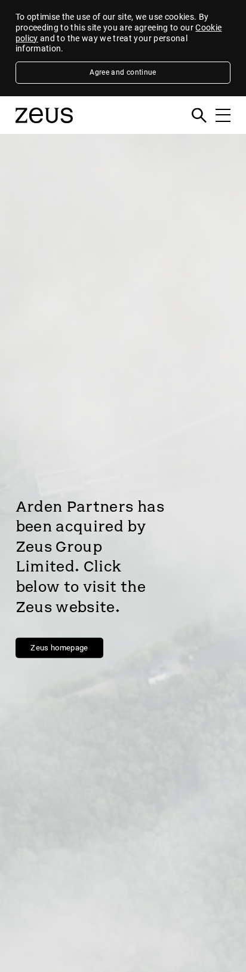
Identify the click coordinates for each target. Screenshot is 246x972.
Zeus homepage (59, 647)
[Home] (44, 127)
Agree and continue (123, 72)
